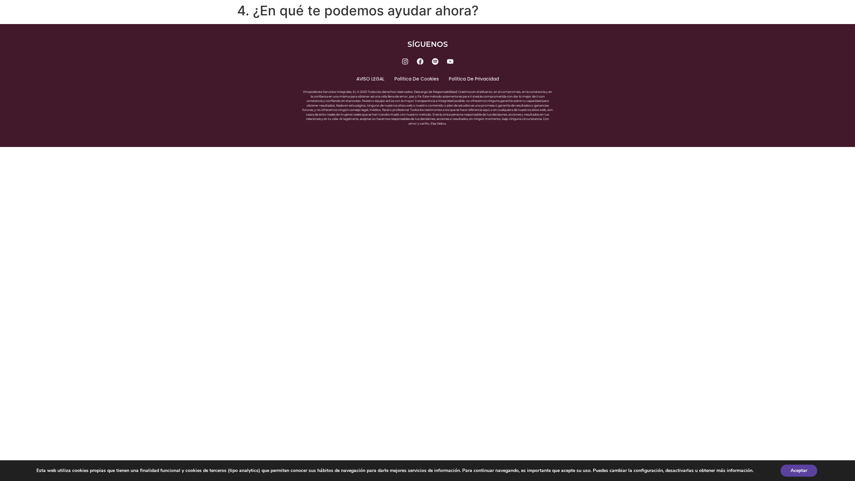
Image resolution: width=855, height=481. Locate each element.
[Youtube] (450, 61)
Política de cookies (416, 78)
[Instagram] (405, 61)
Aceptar (799, 470)
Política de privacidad (474, 78)
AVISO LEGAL (370, 78)
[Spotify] (435, 61)
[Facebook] (420, 61)
